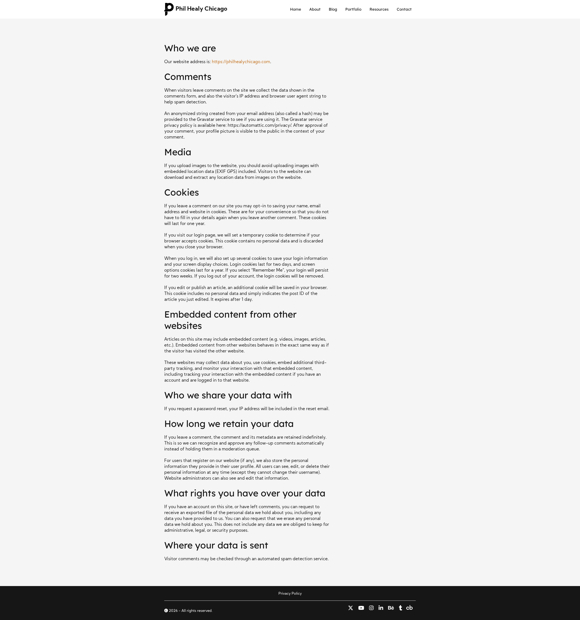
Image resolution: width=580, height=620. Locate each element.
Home (295, 9)
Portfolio (353, 9)
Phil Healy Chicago (201, 9)
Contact (404, 9)
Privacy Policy (290, 594)
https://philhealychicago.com (241, 62)
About (315, 9)
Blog (333, 9)
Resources (379, 9)
